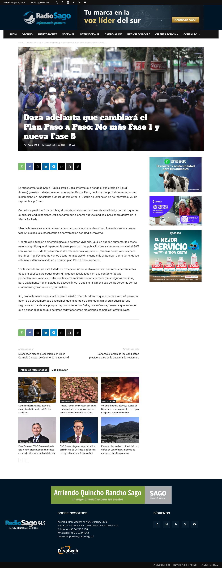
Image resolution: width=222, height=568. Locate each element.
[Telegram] (53, 166)
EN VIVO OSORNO (161, 564)
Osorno (27, 34)
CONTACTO (190, 34)
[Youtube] (85, 2)
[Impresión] (69, 166)
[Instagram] (67, 2)
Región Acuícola (138, 34)
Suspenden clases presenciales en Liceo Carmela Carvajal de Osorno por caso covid (43, 355)
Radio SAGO (33, 145)
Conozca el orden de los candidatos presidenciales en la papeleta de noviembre (114, 355)
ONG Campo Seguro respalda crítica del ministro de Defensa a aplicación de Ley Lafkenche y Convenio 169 (78, 449)
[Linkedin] (45, 166)
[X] (79, 2)
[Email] (61, 166)
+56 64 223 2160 (78, 529)
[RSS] (73, 2)
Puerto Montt (47, 34)
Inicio (20, 42)
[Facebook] (62, 2)
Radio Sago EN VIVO (40, 2)
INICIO (13, 34)
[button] (56, 2)
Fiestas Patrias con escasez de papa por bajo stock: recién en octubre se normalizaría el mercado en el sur (78, 409)
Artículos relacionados (33, 369)
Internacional (90, 34)
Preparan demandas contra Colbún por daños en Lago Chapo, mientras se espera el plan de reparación (120, 449)
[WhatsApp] (21, 166)
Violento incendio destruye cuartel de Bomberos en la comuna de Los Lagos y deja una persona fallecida (120, 409)
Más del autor (60, 369)
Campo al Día (113, 34)
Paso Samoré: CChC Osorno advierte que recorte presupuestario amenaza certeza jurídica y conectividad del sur (36, 449)
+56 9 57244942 (80, 532)
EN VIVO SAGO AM (210, 564)
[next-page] (26, 460)
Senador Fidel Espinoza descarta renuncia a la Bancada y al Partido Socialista (34, 409)
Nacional (68, 34)
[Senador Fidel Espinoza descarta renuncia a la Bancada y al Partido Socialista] (37, 390)
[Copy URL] (77, 166)
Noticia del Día (34, 42)
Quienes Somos (165, 34)
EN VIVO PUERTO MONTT (185, 564)
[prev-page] (20, 460)
